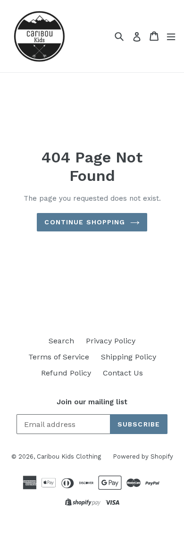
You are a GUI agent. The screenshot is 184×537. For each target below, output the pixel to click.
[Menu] (171, 36)
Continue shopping (84, 222)
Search (61, 340)
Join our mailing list (92, 402)
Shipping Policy (128, 356)
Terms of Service (58, 356)
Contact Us (123, 372)
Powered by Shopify (143, 456)
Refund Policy (66, 372)
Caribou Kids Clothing (69, 456)
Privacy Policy (110, 340)
